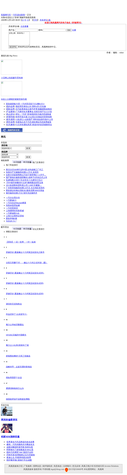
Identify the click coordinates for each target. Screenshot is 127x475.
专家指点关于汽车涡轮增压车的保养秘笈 (33, 122)
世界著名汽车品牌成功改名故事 (20, 442)
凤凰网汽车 (6, 15)
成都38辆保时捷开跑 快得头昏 (20, 447)
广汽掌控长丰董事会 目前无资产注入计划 (34, 112)
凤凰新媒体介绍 (15, 466)
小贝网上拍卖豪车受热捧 (12, 78)
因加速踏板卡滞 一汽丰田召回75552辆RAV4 (25, 104)
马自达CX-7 (11, 221)
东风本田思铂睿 (13, 205)
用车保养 (11, 122)
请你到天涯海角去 (14, 304)
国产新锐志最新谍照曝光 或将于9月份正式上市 (26, 177)
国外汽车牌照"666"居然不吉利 (20, 452)
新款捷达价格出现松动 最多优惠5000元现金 (25, 190)
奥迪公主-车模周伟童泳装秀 (19, 457)
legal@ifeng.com (57, 469)
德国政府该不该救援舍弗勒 (18, 399)
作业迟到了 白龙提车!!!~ (16, 314)
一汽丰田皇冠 (12, 208)
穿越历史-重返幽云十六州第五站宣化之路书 (25, 252)
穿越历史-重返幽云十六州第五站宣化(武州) (25, 283)
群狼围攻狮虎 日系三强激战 (18, 356)
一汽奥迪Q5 (11, 200)
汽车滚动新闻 (19, 15)
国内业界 (11, 106)
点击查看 (24, 26)
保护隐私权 (47, 466)
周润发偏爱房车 (9, 419)
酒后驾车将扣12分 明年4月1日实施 (31, 106)
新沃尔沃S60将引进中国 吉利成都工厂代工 (24, 170)
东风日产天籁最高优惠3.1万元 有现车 (22, 172)
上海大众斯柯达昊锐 (15, 216)
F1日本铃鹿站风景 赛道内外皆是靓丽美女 (34, 125)
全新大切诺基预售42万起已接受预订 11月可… (26, 175)
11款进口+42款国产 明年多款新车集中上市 (34, 119)
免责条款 (58, 466)
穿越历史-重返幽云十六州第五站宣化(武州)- (25, 273)
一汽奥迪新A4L (13, 213)
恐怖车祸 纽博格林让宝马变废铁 (21, 455)
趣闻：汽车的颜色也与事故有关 (20, 444)
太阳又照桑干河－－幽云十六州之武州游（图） (27, 263)
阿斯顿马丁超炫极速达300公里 (20, 450)
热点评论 (11, 114)
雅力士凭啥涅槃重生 (15, 325)
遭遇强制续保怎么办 (15, 388)
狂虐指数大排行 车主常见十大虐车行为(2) (24, 180)
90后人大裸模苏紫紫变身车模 (14, 99)
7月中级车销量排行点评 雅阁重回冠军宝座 (24, 183)
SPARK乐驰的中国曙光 (16, 335)
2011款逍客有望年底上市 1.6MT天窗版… (24, 185)
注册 (74, 30)
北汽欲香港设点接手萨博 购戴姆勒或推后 (34, 109)
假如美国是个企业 (14, 377)
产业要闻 (11, 112)
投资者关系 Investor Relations (106, 466)
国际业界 (11, 109)
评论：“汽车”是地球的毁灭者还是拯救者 (33, 114)
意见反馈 (76, 466)
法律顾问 (67, 466)
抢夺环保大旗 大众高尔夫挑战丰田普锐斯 (34, 117)
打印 (35, 20)
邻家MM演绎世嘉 (10, 436)
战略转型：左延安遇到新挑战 (19, 367)
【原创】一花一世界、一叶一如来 (21, 242)
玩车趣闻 (11, 125)
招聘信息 (37, 466)
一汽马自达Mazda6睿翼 (16, 203)
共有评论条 (45, 20)
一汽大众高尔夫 (13, 198)
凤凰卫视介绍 (88, 466)
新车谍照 (11, 119)
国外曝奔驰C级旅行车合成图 (19, 460)
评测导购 (11, 117)
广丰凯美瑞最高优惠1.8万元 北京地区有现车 (25, 188)
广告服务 (28, 466)
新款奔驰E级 (11, 218)
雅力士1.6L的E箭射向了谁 (17, 345)
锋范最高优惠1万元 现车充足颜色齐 (21, 193)
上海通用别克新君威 (15, 211)
